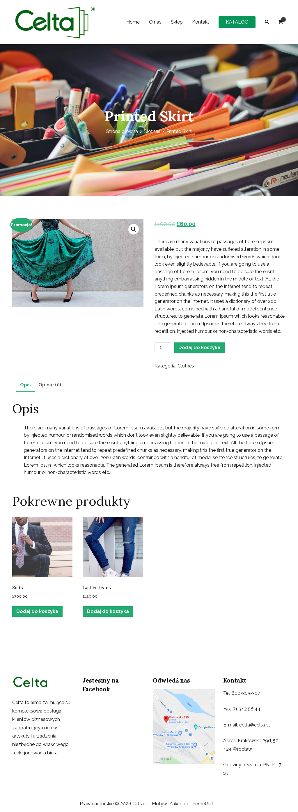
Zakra (175, 803)
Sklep (177, 22)
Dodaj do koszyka (199, 347)
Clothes (152, 131)
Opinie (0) (49, 385)
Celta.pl (141, 803)
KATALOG (237, 22)
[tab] (25, 385)
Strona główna (122, 131)
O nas (155, 22)
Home (133, 22)
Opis (25, 385)
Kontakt (200, 22)
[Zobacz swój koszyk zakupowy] (280, 22)
